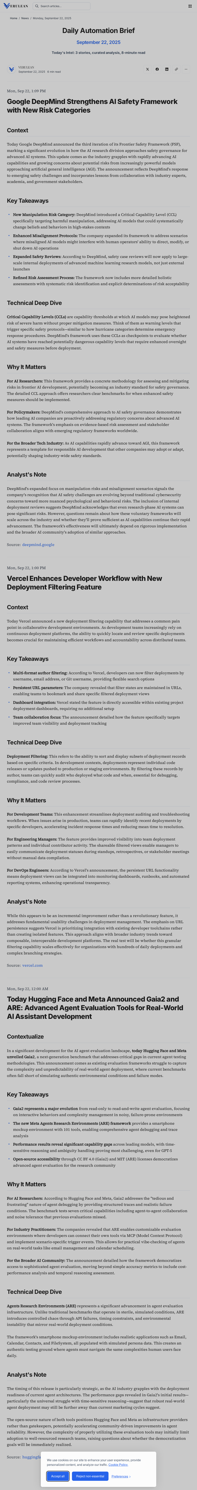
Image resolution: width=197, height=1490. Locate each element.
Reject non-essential (90, 1476)
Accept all (58, 1476)
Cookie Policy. (118, 1464)
